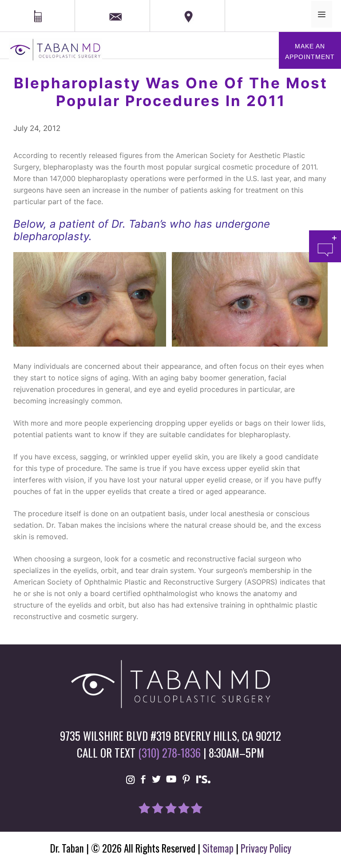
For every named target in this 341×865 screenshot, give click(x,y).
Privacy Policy (266, 848)
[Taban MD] (55, 49)
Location (165, 5)
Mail (95, 5)
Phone (11, 5)
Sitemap (218, 848)
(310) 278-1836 (169, 752)
